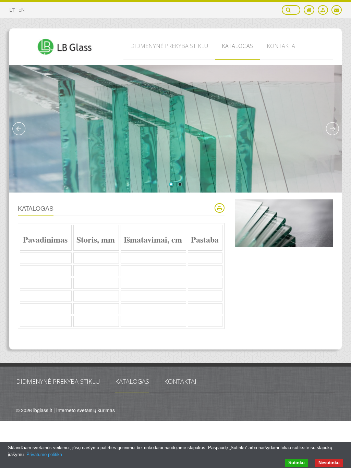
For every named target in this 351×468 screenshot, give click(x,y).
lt (12, 9)
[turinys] (323, 10)
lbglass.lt (42, 410)
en (22, 9)
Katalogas (132, 381)
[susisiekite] (336, 10)
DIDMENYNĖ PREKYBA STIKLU (58, 381)
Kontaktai (180, 381)
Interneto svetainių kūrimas (85, 410)
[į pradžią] (309, 10)
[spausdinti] (220, 208)
